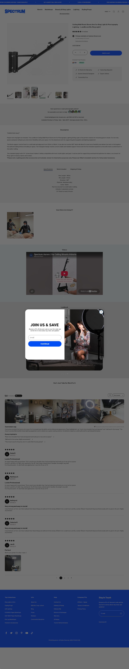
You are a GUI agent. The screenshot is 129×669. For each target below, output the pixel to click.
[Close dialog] (101, 312)
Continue (45, 344)
